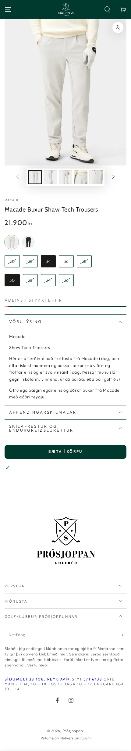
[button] (107, 9)
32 (30, 261)
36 (66, 261)
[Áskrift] (122, 635)
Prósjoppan (72, 730)
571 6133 (92, 679)
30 (12, 261)
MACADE (12, 200)
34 (48, 261)
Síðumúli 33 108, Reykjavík (37, 679)
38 (84, 261)
